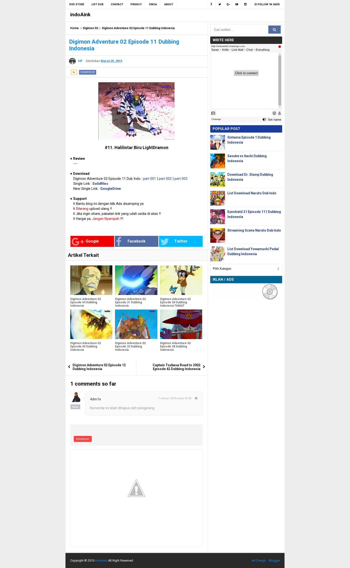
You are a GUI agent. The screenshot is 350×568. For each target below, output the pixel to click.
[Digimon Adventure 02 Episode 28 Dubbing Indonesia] (181, 324)
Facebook (136, 241)
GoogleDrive (110, 188)
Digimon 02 (90, 28)
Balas (75, 406)
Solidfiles (100, 183)
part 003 (181, 178)
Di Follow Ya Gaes (267, 4)
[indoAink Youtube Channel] (237, 4)
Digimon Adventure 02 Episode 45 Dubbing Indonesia (85, 346)
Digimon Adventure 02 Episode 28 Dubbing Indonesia (175, 346)
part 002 (165, 178)
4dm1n (95, 399)
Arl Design (259, 560)
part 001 (149, 178)
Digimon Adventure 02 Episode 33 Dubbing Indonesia (130, 346)
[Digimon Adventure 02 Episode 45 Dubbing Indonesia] (91, 324)
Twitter (181, 241)
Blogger (274, 560)
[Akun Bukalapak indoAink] (228, 4)
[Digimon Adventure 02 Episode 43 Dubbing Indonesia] (91, 280)
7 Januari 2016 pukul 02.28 (174, 398)
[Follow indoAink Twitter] (219, 4)
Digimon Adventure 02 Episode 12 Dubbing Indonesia (99, 367)
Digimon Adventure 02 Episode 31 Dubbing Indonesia (130, 302)
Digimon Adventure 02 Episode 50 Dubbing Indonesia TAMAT (175, 302)
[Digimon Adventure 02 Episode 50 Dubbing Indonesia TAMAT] (181, 280)
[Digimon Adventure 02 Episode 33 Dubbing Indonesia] (136, 324)
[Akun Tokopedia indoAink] (245, 4)
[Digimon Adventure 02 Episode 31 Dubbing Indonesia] (136, 280)
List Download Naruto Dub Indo (251, 193)
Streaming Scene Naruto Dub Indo (254, 230)
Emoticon (82, 439)
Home (74, 28)
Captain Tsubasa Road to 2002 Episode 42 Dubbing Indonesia (176, 367)
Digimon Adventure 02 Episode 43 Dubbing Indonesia (85, 302)
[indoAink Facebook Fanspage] (211, 4)
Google (92, 241)
